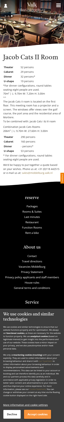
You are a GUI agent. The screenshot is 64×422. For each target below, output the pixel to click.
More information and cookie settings (25, 405)
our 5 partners (45, 361)
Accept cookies (37, 414)
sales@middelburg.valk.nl (37, 173)
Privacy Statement (32, 272)
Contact (32, 256)
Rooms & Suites (32, 211)
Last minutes (32, 217)
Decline (12, 414)
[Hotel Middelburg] (32, 8)
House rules (32, 282)
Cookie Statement (37, 389)
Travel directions (32, 261)
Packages (32, 206)
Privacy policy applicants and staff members (32, 277)
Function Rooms (32, 227)
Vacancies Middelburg (32, 266)
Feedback (62, 178)
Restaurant (32, 222)
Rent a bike (32, 233)
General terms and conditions (32, 288)
